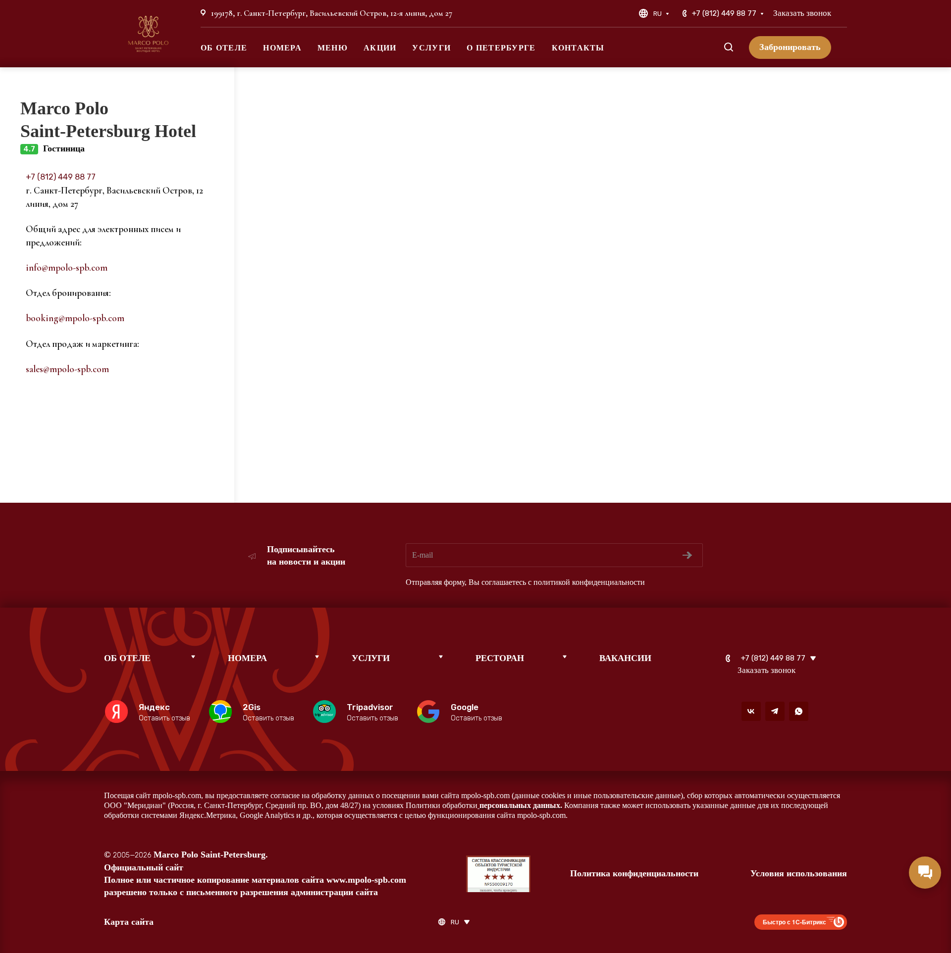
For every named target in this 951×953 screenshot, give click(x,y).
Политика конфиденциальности (634, 873)
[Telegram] (775, 711)
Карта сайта (129, 922)
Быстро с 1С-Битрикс (794, 921)
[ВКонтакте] (751, 711)
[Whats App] (798, 711)
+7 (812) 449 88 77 (724, 13)
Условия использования (798, 873)
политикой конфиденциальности (589, 582)
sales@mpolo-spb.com (67, 369)
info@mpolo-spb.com (66, 267)
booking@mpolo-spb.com (75, 318)
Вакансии (625, 658)
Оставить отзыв (164, 718)
